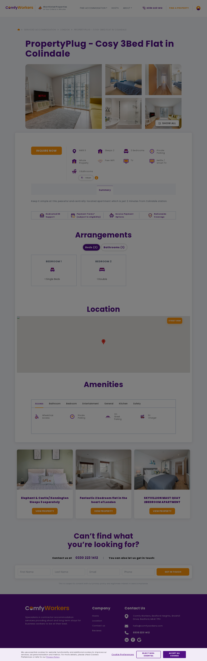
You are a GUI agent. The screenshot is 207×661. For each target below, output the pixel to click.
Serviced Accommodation (40, 29)
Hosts (115, 8)
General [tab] (108, 403)
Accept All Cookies (174, 654)
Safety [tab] (137, 403)
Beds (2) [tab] (91, 247)
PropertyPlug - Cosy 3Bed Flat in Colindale (100, 29)
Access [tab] (39, 403)
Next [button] (41, 17)
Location (97, 620)
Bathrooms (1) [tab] (114, 247)
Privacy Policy (53, 657)
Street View (175, 320)
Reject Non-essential (148, 654)
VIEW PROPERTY (44, 511)
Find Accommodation (93, 8)
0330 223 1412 (86, 558)
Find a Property (179, 8)
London (65, 29)
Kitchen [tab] (123, 403)
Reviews (97, 630)
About (126, 8)
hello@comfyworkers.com (148, 625)
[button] (96, 178)
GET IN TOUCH (173, 571)
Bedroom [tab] (71, 403)
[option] (54, 9)
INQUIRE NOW (46, 151)
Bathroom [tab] (55, 403)
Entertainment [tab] (90, 403)
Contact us (98, 625)
